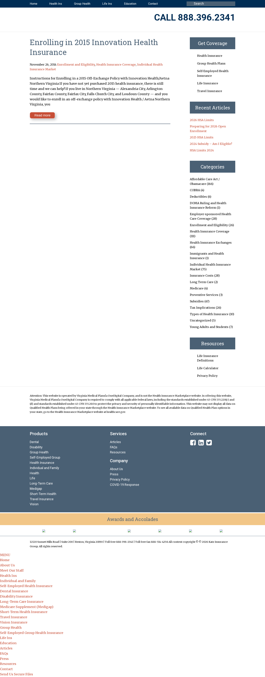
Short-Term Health (43, 494)
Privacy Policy (207, 376)
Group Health (39, 452)
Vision (34, 504)
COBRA (195, 190)
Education (8, 643)
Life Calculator (207, 368)
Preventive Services (204, 295)
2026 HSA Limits (202, 120)
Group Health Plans (211, 63)
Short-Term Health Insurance (23, 612)
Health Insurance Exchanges (211, 242)
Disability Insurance (16, 596)
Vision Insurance (13, 622)
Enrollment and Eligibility (76, 64)
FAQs (113, 447)
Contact (6, 669)
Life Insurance (207, 83)
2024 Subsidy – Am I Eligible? (211, 144)
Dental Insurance (14, 591)
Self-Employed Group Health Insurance (31, 633)
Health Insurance (209, 55)
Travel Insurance (209, 91)
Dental (34, 442)
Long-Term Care (41, 483)
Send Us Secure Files (16, 674)
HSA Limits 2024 (202, 150)
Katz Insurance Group (75, 18)
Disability (36, 447)
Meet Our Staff (12, 570)
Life (32, 478)
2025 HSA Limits (201, 137)
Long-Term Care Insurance (21, 602)
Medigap (36, 488)
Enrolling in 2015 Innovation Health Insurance (94, 47)
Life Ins (6, 638)
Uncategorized (200, 320)
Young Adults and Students (209, 327)
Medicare (197, 288)
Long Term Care (201, 282)
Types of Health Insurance (209, 314)
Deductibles (198, 196)
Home (5, 560)
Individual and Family (18, 581)
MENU (5, 555)
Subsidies (197, 301)
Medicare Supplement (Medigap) (26, 607)
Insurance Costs (201, 275)
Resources (118, 452)
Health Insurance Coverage (116, 64)
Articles (115, 442)
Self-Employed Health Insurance (26, 586)
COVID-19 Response (124, 485)
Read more (42, 115)
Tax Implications (202, 307)
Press (114, 474)
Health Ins (8, 576)
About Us (116, 469)
